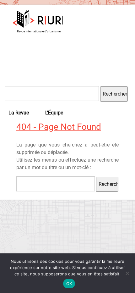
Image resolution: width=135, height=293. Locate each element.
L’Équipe (54, 113)
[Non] (127, 273)
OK (69, 283)
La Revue (18, 113)
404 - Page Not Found (58, 127)
